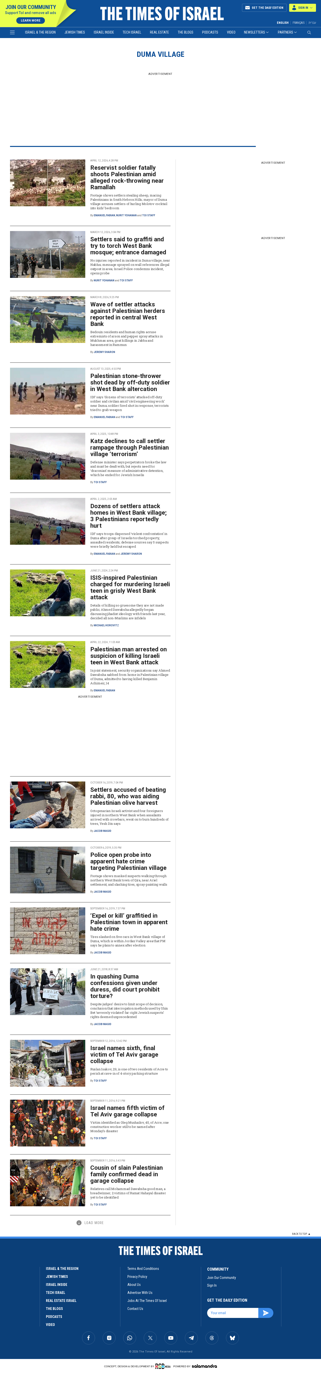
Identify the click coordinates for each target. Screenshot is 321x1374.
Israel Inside (104, 32)
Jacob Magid (102, 831)
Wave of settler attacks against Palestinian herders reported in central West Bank (127, 314)
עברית (312, 23)
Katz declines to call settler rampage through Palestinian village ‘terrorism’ (129, 448)
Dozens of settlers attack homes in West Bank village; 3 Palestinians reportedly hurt (128, 516)
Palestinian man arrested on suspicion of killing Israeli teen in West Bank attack (128, 656)
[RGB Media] (163, 1366)
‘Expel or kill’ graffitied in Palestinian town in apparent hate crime (129, 922)
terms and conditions (143, 1269)
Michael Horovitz (106, 625)
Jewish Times (74, 32)
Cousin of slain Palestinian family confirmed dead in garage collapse (126, 1174)
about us (134, 1285)
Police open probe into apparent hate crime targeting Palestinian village (128, 861)
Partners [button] (285, 32)
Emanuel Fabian (104, 215)
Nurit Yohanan (126, 215)
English (283, 23)
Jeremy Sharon (104, 352)
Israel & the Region (40, 32)
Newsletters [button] (254, 32)
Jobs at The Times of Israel (147, 1301)
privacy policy (137, 1277)
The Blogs (185, 32)
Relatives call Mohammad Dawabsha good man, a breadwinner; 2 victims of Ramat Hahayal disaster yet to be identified (128, 1193)
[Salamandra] (204, 1366)
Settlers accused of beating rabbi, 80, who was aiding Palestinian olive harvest (128, 796)
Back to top (299, 1234)
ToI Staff (148, 215)
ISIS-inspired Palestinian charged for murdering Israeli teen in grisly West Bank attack (130, 587)
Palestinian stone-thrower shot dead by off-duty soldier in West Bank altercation (130, 382)
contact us (135, 1309)
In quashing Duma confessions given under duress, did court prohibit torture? (124, 986)
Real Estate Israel (61, 1301)
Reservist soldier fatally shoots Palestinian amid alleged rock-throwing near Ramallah (127, 177)
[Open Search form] (309, 33)
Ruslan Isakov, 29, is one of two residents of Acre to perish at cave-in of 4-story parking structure (129, 1071)
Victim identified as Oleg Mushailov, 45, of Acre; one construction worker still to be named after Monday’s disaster (129, 1126)
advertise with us (139, 1293)
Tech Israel (132, 32)
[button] (302, 8)
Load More (94, 1223)
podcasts (54, 1317)
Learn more (30, 20)
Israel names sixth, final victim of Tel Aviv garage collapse (124, 1055)
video (50, 1325)
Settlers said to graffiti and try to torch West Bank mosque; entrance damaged (128, 246)
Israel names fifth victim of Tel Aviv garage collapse (127, 1111)
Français (298, 23)
